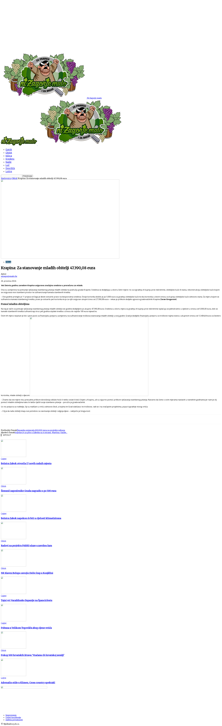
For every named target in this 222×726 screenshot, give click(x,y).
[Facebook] (22, 419)
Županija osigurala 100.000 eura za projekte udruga (41, 430)
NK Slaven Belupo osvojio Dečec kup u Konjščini (27, 573)
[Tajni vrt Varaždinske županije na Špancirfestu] (13, 593)
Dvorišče (10, 168)
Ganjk (9, 149)
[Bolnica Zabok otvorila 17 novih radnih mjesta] (13, 456)
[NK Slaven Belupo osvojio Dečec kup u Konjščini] (13, 566)
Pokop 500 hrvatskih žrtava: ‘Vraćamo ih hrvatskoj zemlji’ (32, 655)
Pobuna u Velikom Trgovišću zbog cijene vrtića (26, 628)
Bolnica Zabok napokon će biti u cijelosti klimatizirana (31, 518)
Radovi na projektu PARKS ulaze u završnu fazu (26, 545)
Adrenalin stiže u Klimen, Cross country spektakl (28, 682)
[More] (30, 419)
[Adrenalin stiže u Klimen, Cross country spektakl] (13, 675)
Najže (8, 161)
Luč (7, 165)
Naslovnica (6, 178)
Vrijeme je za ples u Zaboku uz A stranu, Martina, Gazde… (41, 432)
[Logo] (19, 145)
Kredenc (10, 158)
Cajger (4, 458)
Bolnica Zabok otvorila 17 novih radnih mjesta (26, 463)
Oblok (9, 152)
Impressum (11, 715)
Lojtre (9, 171)
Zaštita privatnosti (14, 720)
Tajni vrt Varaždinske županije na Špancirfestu (26, 600)
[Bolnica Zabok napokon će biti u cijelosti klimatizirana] (13, 511)
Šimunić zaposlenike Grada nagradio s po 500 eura (28, 490)
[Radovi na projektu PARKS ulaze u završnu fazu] (13, 538)
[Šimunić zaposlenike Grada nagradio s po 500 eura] (13, 484)
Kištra (9, 155)
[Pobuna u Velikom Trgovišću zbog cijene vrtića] (13, 620)
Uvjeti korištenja (13, 717)
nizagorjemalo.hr (9, 276)
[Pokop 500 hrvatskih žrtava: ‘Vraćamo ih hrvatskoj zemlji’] (13, 648)
